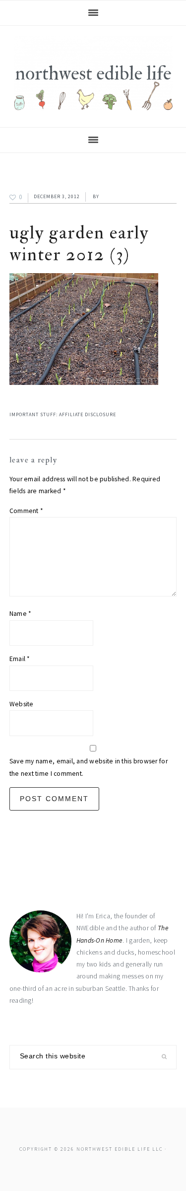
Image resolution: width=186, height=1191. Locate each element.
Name (20, 613)
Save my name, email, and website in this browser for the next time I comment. (88, 767)
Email (19, 659)
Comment (26, 511)
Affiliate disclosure (87, 414)
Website (21, 704)
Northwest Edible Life (93, 73)
